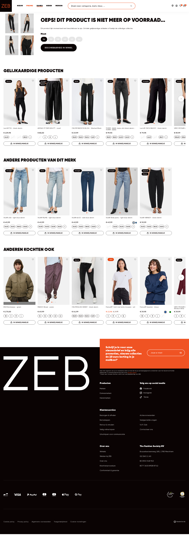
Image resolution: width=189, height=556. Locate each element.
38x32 (19, 226)
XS (6, 316)
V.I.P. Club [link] (143, 425)
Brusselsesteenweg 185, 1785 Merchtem (156, 451)
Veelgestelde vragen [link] (148, 420)
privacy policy (132, 372)
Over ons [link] (103, 461)
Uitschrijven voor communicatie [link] (112, 434)
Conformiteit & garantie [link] (109, 470)
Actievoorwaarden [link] (147, 415)
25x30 (108, 137)
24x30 (6, 137)
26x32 (127, 137)
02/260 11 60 (145, 456)
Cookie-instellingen (78, 521)
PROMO (29, 6)
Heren (49, 6)
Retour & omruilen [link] (107, 425)
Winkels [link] (103, 451)
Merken (103, 388)
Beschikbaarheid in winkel (59, 47)
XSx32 (81, 137)
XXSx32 (184, 137)
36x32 (13, 226)
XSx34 (87, 137)
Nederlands (181, 521)
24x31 (149, 137)
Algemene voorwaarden (41, 521)
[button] (8, 99)
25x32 (25, 137)
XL (123, 316)
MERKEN (59, 6)
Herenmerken (105, 398)
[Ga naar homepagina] (6, 6)
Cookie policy (9, 521)
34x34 (122, 226)
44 (79, 39)
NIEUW (20, 6)
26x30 (121, 137)
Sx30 (92, 137)
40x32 (25, 226)
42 (72, 39)
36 (51, 39)
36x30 (53, 226)
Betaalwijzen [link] (105, 420)
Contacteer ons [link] (146, 429)
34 (44, 39)
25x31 (161, 137)
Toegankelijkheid (60, 521)
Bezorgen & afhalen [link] (108, 415)
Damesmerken (105, 393)
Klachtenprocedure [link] (108, 466)
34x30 (40, 226)
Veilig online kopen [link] (107, 429)
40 (65, 39)
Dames (40, 6)
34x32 (6, 226)
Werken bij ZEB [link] (105, 456)
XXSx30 (177, 137)
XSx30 (74, 137)
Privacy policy (23, 521)
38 (58, 39)
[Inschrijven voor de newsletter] (180, 353)
